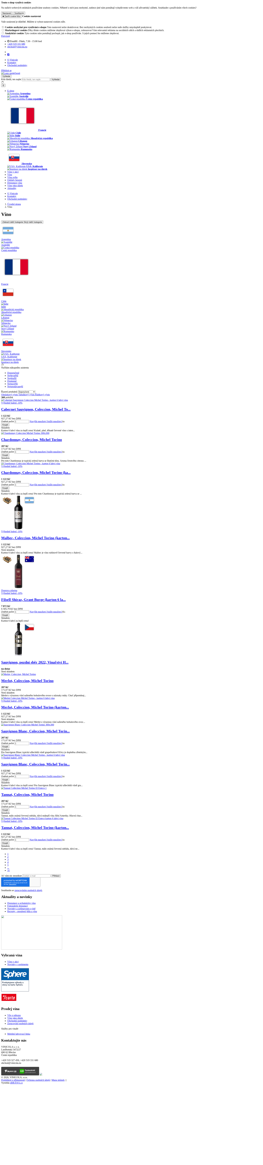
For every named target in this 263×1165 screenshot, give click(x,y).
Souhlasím (19, 13)
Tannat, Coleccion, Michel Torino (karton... (35, 828)
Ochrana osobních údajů (38, 1080)
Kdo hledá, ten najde (11, 79)
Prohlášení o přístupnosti (13, 1080)
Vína (9, 174)
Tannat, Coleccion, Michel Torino (27, 795)
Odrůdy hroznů (14, 180)
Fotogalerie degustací (17, 906)
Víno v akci (13, 172)
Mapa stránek (58, 1080)
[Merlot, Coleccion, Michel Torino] (18, 674)
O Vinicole (12, 60)
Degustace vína (14, 182)
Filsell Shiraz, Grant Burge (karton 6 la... (33, 600)
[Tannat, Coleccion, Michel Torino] (24, 788)
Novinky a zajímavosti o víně (21, 908)
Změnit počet (7, 421)
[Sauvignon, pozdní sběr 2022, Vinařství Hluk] (18, 656)
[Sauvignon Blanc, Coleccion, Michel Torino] (27, 724)
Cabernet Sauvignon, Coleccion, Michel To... (36, 409)
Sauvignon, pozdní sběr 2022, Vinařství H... (34, 662)
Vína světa (12, 177)
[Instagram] (8, 54)
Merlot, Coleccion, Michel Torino (27, 681)
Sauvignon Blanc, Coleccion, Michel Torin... (35, 731)
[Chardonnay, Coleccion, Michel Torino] (25, 433)
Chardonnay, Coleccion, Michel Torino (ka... (36, 473)
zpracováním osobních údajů (28, 890)
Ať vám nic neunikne (11, 875)
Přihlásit (56, 876)
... (8, 867)
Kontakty (11, 62)
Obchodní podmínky (17, 65)
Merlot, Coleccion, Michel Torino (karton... (35, 707)
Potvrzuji (5, 36)
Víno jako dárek (15, 185)
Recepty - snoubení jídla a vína (22, 911)
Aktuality (11, 188)
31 (8, 870)
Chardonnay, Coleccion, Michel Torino (31, 440)
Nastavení (6, 13)
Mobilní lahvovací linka (18, 1034)
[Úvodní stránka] (10, 73)
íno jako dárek (16, 1018)
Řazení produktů (9, 391)
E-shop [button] (10, 90)
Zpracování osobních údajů (20, 1023)
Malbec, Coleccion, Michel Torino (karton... (35, 538)
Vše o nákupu (14, 1015)
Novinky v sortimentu (17, 964)
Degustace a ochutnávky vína (21, 903)
